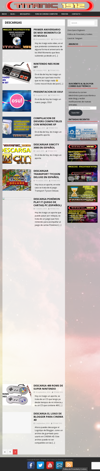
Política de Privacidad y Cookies (79, 34)
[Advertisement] (84, 64)
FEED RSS (64, 14)
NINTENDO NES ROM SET (46, 65)
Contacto (76, 14)
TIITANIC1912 (57, 39)
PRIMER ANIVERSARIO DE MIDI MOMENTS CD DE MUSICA (47, 32)
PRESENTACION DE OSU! (48, 91)
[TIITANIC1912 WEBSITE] (50, 10)
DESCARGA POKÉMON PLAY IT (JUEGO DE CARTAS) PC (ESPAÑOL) (48, 202)
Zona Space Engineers (76, 30)
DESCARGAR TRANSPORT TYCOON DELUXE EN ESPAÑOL (47, 174)
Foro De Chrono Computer (46, 14)
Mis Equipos (25, 14)
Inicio (4, 14)
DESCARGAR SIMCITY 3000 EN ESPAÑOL (46, 146)
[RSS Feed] (69, 465)
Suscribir (75, 112)
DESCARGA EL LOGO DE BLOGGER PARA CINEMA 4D (48, 416)
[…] (56, 55)
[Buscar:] (82, 23)
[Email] (59, 465)
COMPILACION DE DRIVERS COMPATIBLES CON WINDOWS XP (48, 121)
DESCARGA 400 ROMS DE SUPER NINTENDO (48, 387)
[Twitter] (40, 465)
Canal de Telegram (74, 38)
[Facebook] (31, 465)
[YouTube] (50, 465)
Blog (12, 14)
